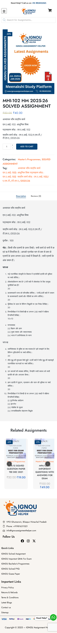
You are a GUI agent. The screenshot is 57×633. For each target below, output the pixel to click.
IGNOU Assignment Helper (39, 627)
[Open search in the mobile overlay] (28, 20)
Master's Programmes (29, 159)
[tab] (21, 196)
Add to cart (26, 146)
